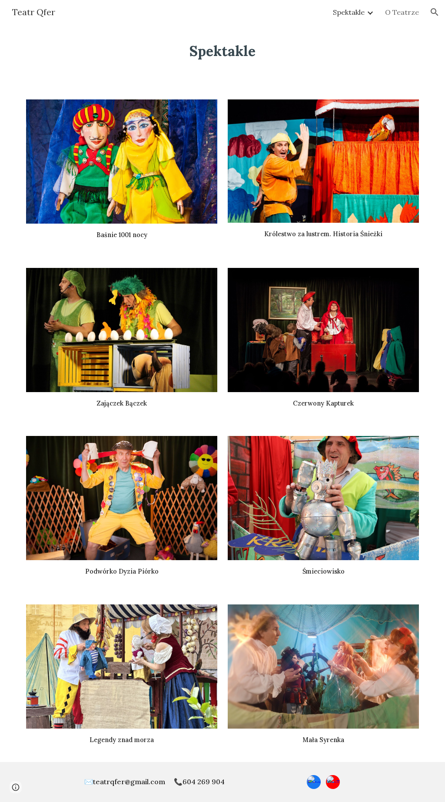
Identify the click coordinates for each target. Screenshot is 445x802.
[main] (222, 50)
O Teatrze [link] (402, 12)
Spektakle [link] (349, 12)
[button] (434, 12)
